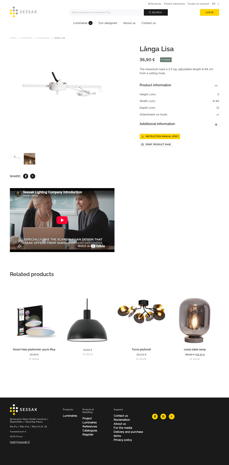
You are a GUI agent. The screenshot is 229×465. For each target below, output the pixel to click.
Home (13, 38)
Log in (209, 12)
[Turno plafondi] (141, 320)
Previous (11, 87)
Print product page (158, 144)
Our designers (108, 23)
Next (113, 87)
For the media (123, 427)
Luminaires (80, 23)
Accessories (42, 38)
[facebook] (26, 176)
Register (87, 434)
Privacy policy (123, 439)
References (154, 4)
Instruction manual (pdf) (162, 136)
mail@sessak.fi (20, 442)
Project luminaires (174, 4)
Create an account (198, 4)
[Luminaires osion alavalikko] (91, 23)
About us (129, 23)
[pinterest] (33, 176)
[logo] (23, 12)
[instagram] (163, 416)
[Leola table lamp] (195, 320)
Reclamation (122, 419)
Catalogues (89, 430)
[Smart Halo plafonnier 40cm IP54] (34, 320)
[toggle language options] (218, 3)
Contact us (148, 23)
